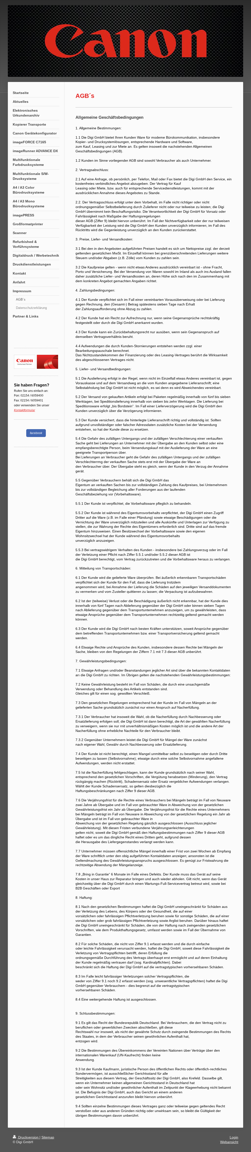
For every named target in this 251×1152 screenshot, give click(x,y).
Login (234, 1137)
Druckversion (28, 1137)
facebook (36, 433)
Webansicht (229, 1142)
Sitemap (47, 1137)
